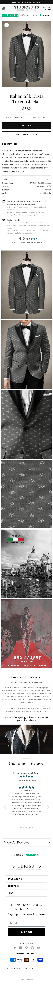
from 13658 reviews (26, 780)
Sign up (26, 931)
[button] (4, 8)
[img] (26, 776)
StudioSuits (29, 979)
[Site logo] (26, 867)
